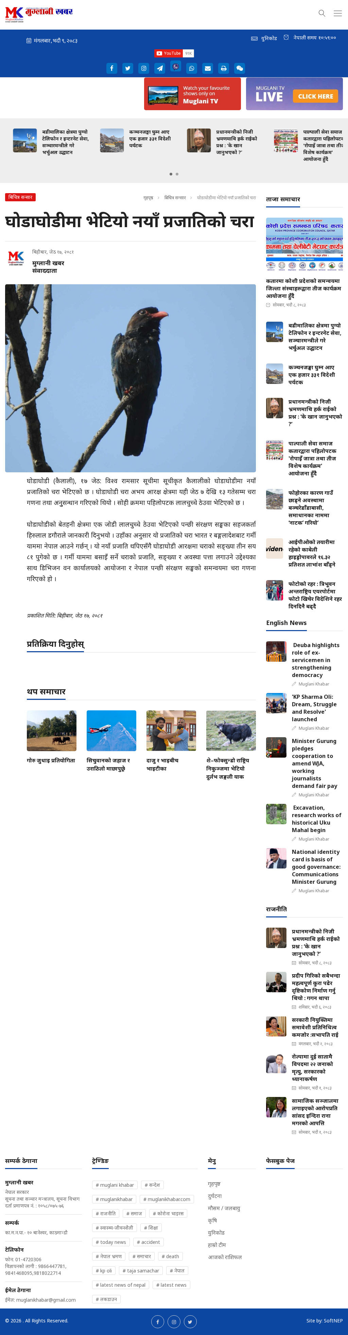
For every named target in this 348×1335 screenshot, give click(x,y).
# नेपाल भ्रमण (109, 1256)
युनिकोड (216, 1232)
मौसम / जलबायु (224, 1208)
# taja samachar (141, 1270)
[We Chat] (239, 68)
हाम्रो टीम (217, 1245)
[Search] (322, 12)
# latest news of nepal (120, 1285)
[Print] (223, 68)
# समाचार (142, 1256)
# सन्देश (152, 1185)
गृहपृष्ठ (148, 198)
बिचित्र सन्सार (175, 198)
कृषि (212, 1220)
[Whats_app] (191, 68)
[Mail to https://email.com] (207, 68)
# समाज (134, 1213)
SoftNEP (333, 1320)
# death (170, 1256)
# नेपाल (177, 1270)
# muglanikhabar (114, 1199)
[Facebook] (111, 68)
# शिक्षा (151, 1227)
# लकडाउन (106, 1299)
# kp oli (104, 1270)
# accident (148, 1242)
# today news (111, 1242)
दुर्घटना (215, 1196)
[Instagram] (143, 68)
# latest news (171, 1285)
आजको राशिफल (225, 1257)
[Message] (159, 68)
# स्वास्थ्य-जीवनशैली (114, 1227)
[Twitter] (127, 68)
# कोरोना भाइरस (168, 1213)
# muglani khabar (115, 1185)
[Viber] (175, 66)
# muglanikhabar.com (166, 1199)
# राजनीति (106, 1213)
